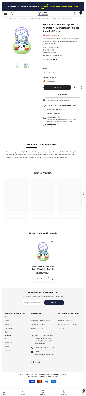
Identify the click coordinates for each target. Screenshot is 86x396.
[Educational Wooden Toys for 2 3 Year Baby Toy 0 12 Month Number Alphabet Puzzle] (43, 251)
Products (13, 19)
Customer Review (48, 145)
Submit (54, 303)
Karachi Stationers (54, 47)
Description (31, 145)
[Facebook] (33, 362)
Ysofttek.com (53, 376)
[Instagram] (39, 362)
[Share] (80, 87)
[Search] (11, 13)
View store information (53, 113)
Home (6, 19)
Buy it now (62, 94)
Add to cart (57, 87)
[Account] (74, 13)
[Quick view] (52, 241)
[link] (75, 87)
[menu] (5, 13)
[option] (22, 41)
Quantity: (45, 68)
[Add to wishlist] (52, 279)
